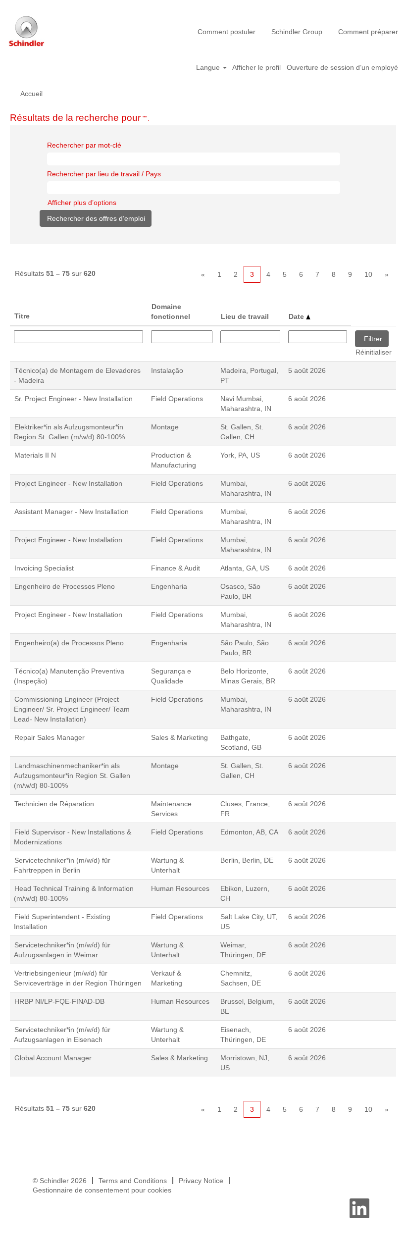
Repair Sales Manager (49, 737)
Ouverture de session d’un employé (342, 67)
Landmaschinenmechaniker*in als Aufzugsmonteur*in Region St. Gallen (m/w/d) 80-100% (72, 775)
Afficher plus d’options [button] (82, 203)
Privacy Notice (201, 1181)
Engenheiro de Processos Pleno (64, 586)
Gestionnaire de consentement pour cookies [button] (102, 1190)
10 (368, 274)
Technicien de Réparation (54, 804)
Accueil (31, 94)
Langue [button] (209, 67)
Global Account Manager (53, 1058)
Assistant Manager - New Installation (71, 512)
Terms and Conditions (133, 1181)
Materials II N (35, 455)
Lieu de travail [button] (245, 316)
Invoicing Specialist (44, 568)
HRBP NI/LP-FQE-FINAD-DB (59, 1001)
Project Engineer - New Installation (68, 483)
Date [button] (297, 316)
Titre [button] (22, 316)
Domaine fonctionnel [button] (170, 311)
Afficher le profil (256, 67)
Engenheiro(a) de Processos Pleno (69, 643)
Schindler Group (296, 32)
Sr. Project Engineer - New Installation (73, 399)
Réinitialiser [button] (373, 352)
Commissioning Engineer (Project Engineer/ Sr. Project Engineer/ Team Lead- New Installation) (72, 709)
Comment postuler (226, 32)
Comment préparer (368, 32)
